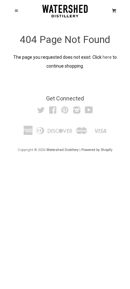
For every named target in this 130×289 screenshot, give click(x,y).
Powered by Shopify (96, 150)
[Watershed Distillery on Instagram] (77, 111)
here (107, 57)
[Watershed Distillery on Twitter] (41, 111)
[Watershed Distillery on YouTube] (89, 111)
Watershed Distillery (62, 150)
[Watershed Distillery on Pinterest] (65, 111)
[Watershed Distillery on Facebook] (53, 111)
